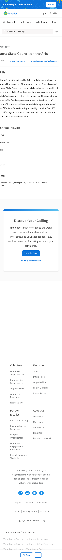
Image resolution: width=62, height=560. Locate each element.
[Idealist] (10, 13)
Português (42, 502)
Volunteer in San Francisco (40, 544)
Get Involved (9, 22)
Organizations (17, 388)
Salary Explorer (40, 387)
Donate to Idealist (42, 438)
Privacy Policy (30, 511)
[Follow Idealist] (20, 493)
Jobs (35, 371)
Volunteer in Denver (13, 549)
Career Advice (39, 393)
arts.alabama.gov (18, 61)
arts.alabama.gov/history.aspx (45, 61)
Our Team (38, 422)
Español (30, 502)
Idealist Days (16, 402)
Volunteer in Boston (13, 544)
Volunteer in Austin (35, 549)
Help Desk (38, 433)
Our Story (38, 416)
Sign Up (53, 13)
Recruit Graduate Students (18, 456)
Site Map (44, 511)
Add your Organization (16, 436)
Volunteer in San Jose (37, 539)
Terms (16, 511)
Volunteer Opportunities (17, 373)
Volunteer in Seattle (13, 539)
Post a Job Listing (19, 420)
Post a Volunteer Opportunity (18, 427)
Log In (43, 13)
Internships (39, 376)
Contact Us (38, 427)
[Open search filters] (56, 31)
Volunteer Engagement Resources (16, 446)
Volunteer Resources (15, 396)
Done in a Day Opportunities (17, 381)
